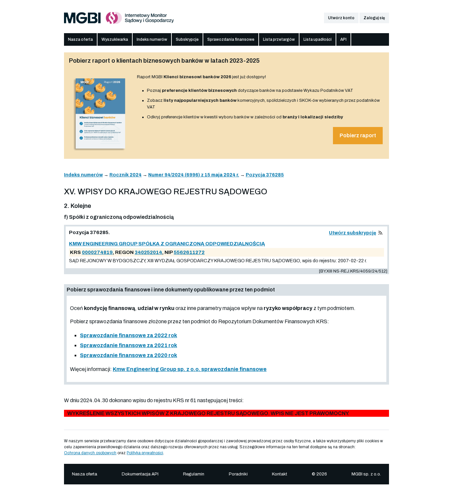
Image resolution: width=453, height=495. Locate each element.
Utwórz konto (341, 18)
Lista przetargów (279, 39)
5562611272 (189, 252)
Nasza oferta (80, 39)
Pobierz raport (358, 135)
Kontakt (279, 474)
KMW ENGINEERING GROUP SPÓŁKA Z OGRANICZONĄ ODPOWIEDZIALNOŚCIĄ (167, 243)
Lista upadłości (317, 39)
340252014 (148, 252)
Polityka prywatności (145, 453)
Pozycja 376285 (265, 174)
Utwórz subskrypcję (352, 232)
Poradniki (238, 474)
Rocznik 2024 (125, 174)
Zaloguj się (374, 18)
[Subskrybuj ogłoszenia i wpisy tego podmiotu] (380, 232)
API (343, 39)
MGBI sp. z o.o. (366, 474)
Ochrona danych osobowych (90, 453)
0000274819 (97, 252)
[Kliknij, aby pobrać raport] (100, 151)
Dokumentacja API (140, 474)
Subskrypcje (187, 39)
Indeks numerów (152, 39)
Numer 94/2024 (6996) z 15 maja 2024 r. (193, 174)
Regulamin (193, 474)
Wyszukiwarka (114, 39)
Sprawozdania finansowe (230, 39)
